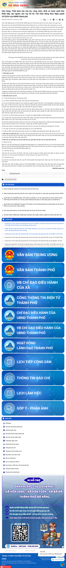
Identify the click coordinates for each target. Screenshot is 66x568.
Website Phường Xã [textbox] (30, 550)
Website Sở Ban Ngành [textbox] (10, 550)
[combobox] (12, 550)
